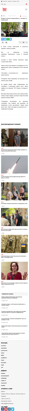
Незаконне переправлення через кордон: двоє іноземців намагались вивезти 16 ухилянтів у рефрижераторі (13, 312)
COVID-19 (3, 380)
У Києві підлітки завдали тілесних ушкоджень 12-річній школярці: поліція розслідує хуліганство (13, 334)
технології (4, 383)
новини (3, 373)
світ (2, 367)
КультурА (3, 362)
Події (2, 365)
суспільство (4, 350)
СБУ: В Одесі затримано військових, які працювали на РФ (14, 203)
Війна (2, 355)
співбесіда (3, 378)
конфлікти (4, 357)
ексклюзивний (5, 375)
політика (3, 345)
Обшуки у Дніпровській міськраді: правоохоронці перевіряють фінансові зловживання (11, 297)
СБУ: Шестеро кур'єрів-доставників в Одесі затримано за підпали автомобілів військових (14, 150)
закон (2, 353)
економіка (4, 348)
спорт (2, 360)
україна (3, 385)
